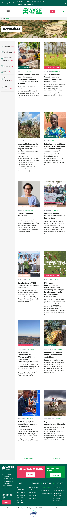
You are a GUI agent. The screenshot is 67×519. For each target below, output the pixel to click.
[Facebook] (2, 2)
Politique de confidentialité (57, 494)
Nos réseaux (21, 492)
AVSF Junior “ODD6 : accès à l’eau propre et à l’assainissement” (27, 424)
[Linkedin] (7, 3)
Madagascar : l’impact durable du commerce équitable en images (53, 354)
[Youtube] (9, 2)
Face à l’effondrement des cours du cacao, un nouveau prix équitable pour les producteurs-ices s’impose (28, 79)
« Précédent (28, 458)
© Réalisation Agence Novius (58, 499)
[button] (64, 11)
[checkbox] (7, 46)
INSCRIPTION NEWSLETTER (26, 4)
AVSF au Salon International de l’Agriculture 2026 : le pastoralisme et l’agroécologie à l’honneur (28, 357)
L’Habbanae (45, 490)
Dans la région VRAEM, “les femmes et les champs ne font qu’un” (28, 285)
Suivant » (56, 458)
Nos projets (32, 492)
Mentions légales (58, 490)
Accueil (3, 18)
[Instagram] (13, 2)
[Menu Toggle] (8, 11)
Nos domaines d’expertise (33, 488)
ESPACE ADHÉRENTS (23, 1)
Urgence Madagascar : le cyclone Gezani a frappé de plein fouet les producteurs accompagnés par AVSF (28, 148)
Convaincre (32, 495)
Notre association (20, 488)
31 (50, 458)
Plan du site (56, 487)
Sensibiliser (32, 498)
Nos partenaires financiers (22, 496)
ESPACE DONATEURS (38, 1)
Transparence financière (21, 501)
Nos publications (46, 493)
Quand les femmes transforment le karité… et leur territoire (54, 215)
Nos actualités (45, 487)
